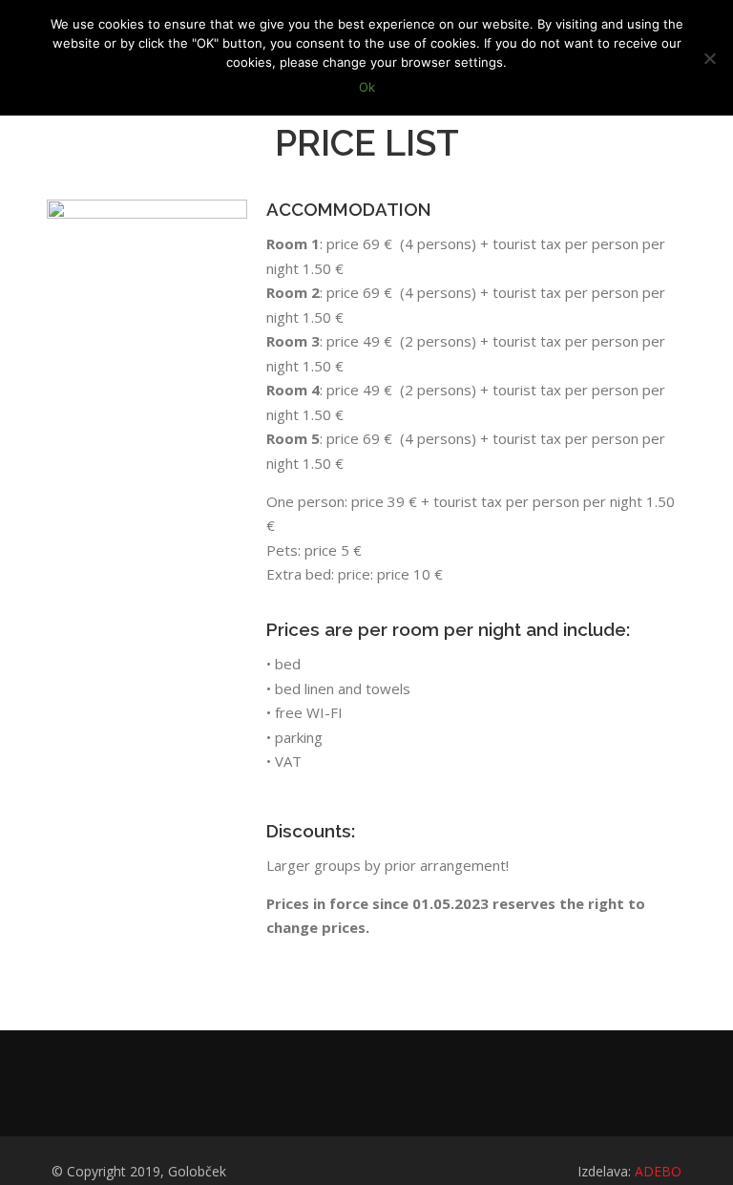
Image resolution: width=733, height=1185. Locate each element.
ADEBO (658, 1171)
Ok (367, 87)
